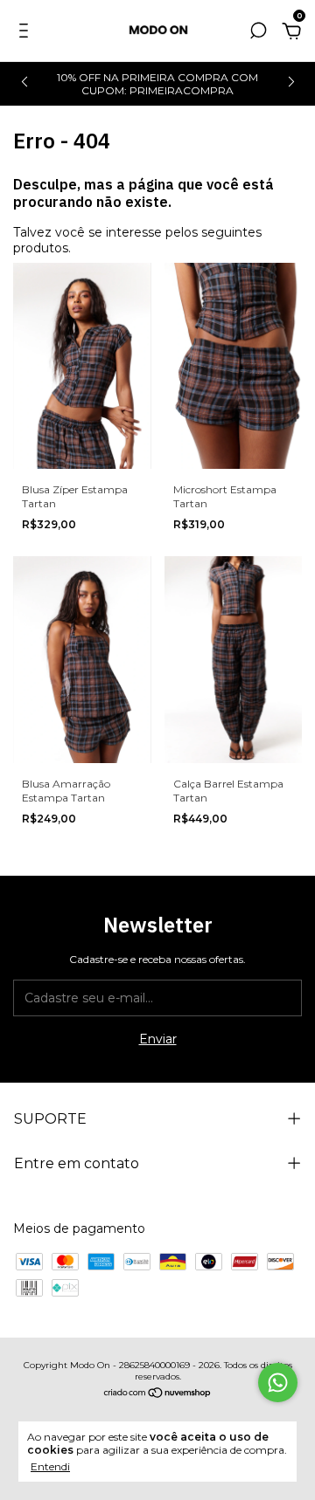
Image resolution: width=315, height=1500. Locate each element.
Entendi (50, 1466)
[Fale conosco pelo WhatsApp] (278, 1382)
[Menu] (26, 33)
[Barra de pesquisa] (258, 33)
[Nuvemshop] (158, 1394)
